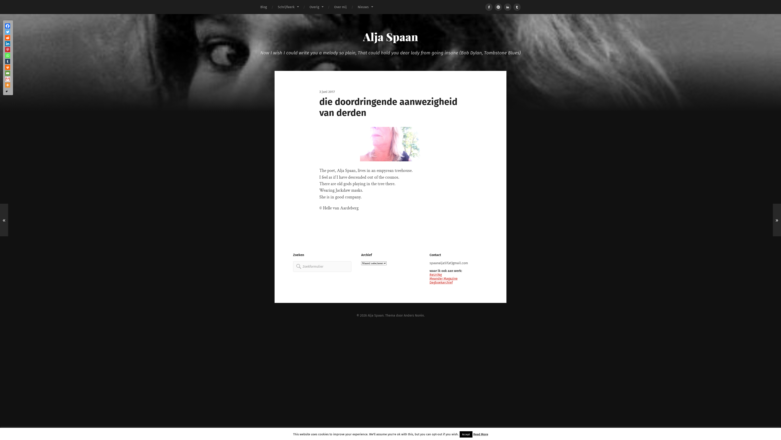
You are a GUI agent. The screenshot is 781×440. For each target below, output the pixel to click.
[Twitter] (7, 31)
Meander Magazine (444, 278)
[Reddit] (7, 37)
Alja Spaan (390, 36)
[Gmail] (7, 79)
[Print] (7, 67)
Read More (480, 434)
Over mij (340, 7)
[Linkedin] (7, 43)
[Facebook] (7, 26)
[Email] (7, 73)
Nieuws (363, 7)
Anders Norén (414, 315)
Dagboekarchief (441, 282)
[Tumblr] (7, 61)
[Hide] (6, 91)
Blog (263, 7)
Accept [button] (466, 434)
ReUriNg (436, 275)
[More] (7, 85)
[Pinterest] (7, 49)
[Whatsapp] (7, 55)
